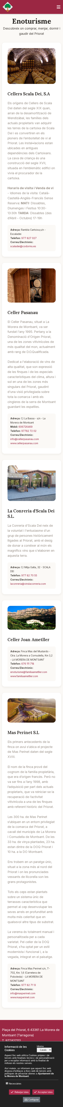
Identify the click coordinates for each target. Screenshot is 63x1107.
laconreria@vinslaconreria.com (28, 583)
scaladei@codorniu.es (23, 246)
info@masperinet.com (22, 993)
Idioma (40, 1046)
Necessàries (15, 1083)
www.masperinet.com (22, 997)
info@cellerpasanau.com (24, 439)
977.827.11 (12, 1040)
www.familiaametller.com (24, 676)
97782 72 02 (28, 430)
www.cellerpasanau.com (24, 443)
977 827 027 (29, 238)
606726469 (26, 426)
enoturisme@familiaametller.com (28, 671)
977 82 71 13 (28, 984)
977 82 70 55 (29, 575)
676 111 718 (27, 663)
